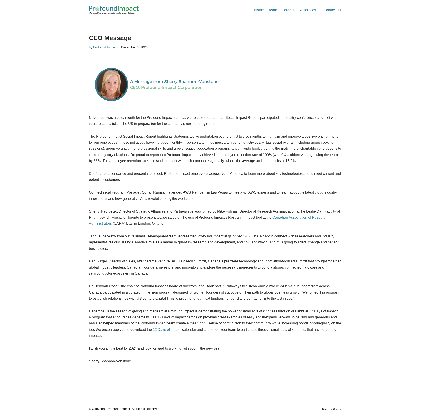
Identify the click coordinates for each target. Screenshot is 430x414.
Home (259, 10)
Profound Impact (105, 47)
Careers (288, 10)
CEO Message (110, 37)
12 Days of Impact (167, 329)
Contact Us (332, 10)
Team (272, 10)
